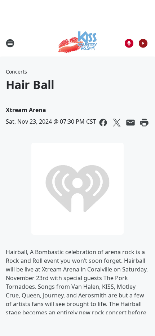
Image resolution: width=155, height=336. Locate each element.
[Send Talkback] (129, 43)
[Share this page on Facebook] (103, 123)
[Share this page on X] (117, 123)
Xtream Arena (26, 110)
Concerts (16, 71)
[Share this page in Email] (130, 123)
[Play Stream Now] (143, 43)
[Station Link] (77, 43)
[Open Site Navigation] (10, 43)
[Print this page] (144, 123)
